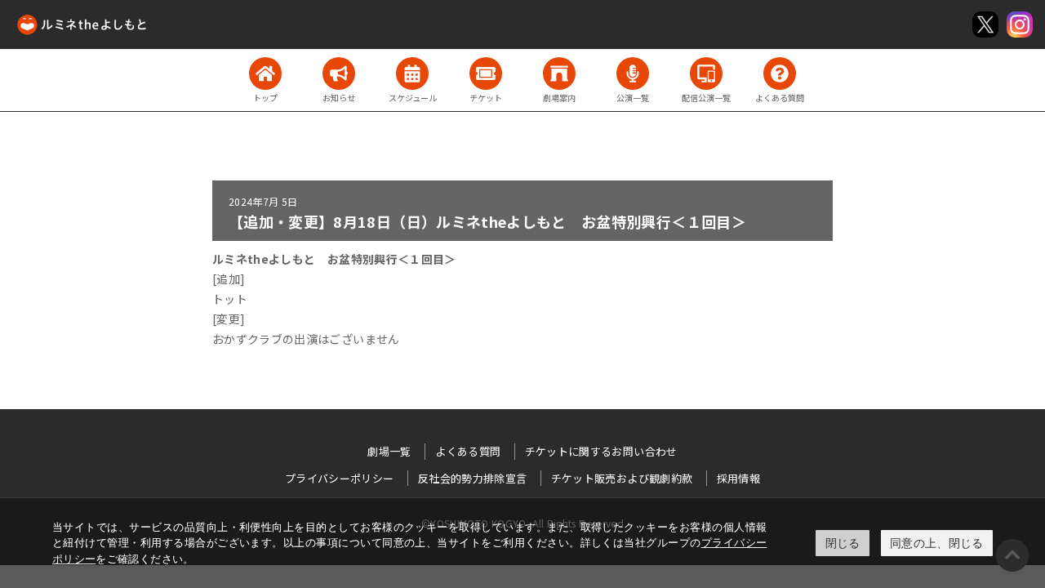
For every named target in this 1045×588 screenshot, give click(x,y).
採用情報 (738, 478)
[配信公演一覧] (706, 73)
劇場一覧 (389, 451)
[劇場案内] (559, 73)
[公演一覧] (632, 73)
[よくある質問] (779, 73)
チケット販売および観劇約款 (622, 478)
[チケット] (485, 73)
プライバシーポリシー (339, 478)
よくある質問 (467, 451)
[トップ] (265, 73)
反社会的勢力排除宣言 (472, 478)
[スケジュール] (412, 73)
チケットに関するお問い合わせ (601, 451)
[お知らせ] (338, 73)
